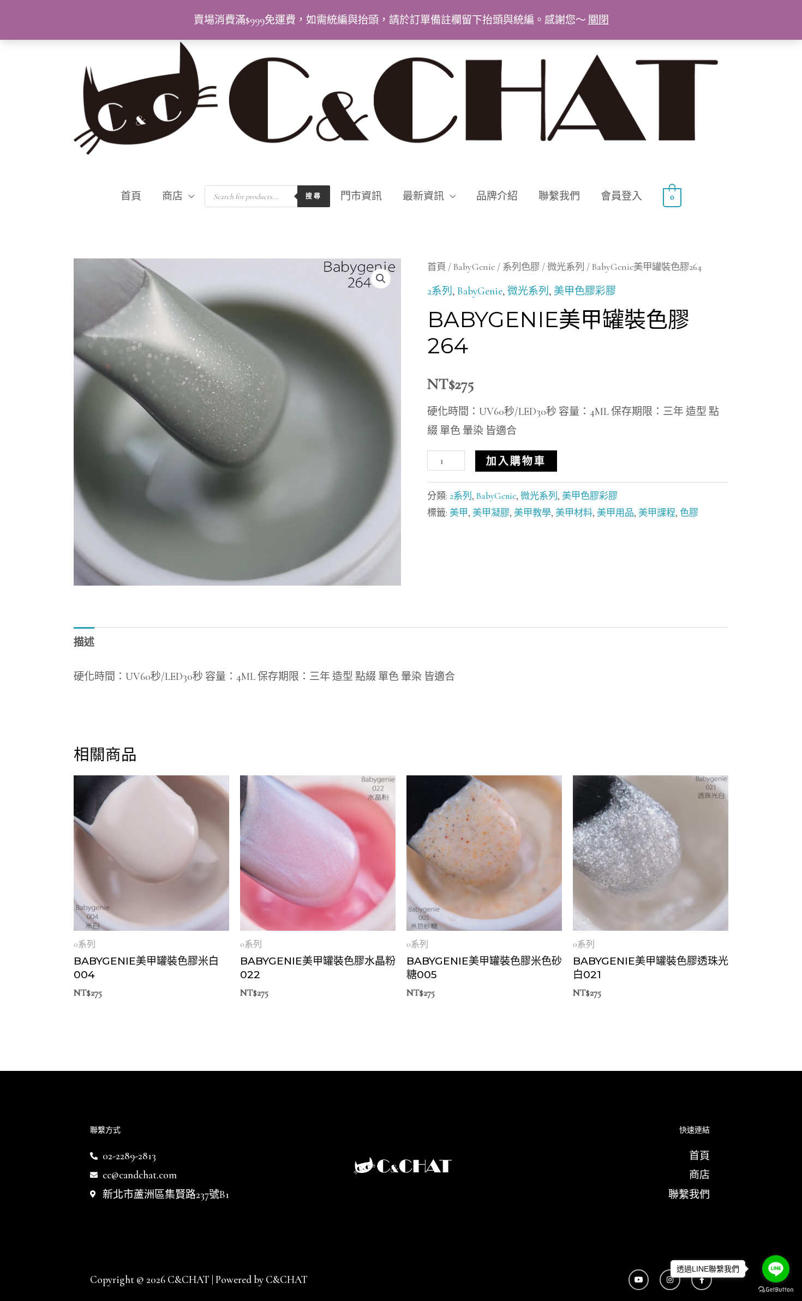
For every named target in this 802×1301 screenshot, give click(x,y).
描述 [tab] (84, 642)
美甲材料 (573, 513)
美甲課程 (656, 513)
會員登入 (621, 196)
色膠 (689, 513)
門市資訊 (361, 196)
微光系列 (565, 267)
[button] (381, 278)
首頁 (131, 196)
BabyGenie (474, 267)
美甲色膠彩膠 (585, 291)
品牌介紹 (497, 196)
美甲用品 (615, 513)
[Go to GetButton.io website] (775, 1289)
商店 (172, 196)
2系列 (439, 291)
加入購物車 (516, 461)
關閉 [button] (598, 20)
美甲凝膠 (491, 513)
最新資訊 (423, 196)
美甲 (459, 513)
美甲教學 (532, 513)
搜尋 (314, 196)
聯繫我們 (559, 196)
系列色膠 (521, 267)
